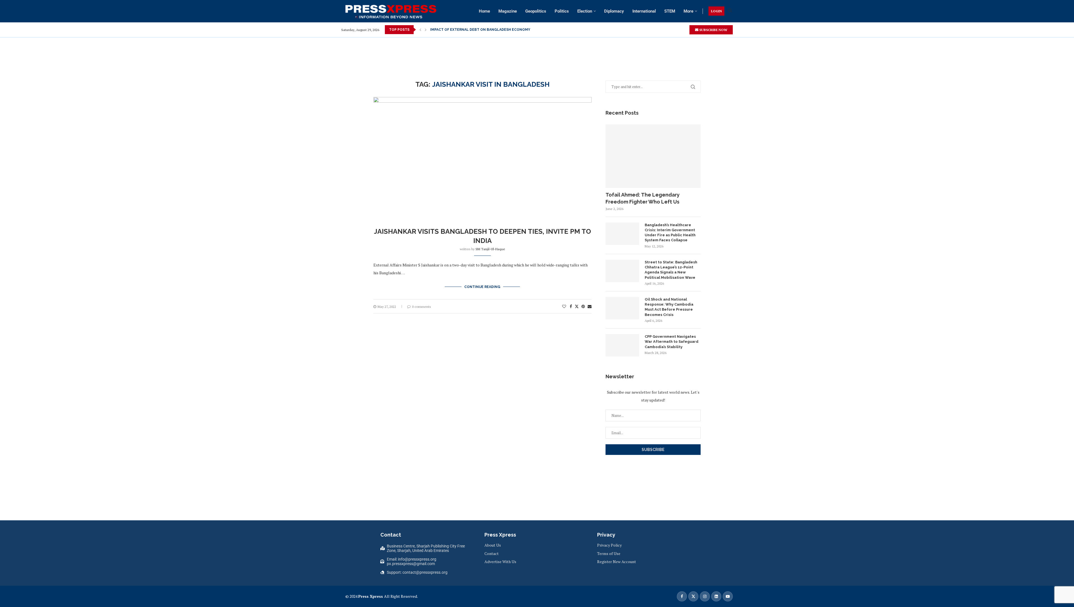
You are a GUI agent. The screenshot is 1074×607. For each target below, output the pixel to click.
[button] (420, 29)
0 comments (421, 306)
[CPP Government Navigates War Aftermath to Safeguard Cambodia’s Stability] (622, 345)
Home (484, 11)
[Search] (730, 11)
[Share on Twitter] (577, 306)
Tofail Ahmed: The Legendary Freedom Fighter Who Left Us (643, 198)
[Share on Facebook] (571, 306)
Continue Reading (482, 287)
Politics (562, 11)
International (644, 11)
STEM (669, 11)
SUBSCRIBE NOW (712, 30)
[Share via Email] (590, 306)
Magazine (507, 11)
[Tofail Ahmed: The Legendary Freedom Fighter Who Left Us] (653, 156)
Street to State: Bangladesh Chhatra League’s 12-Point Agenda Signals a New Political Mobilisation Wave (671, 270)
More (688, 11)
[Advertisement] (537, 50)
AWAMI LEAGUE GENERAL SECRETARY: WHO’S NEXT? (476, 30)
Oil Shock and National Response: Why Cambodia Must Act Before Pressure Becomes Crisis (669, 307)
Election (584, 11)
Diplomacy (614, 11)
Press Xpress (370, 596)
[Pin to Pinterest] (583, 306)
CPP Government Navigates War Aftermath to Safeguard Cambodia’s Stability (671, 341)
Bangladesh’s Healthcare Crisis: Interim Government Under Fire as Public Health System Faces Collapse (670, 232)
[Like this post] (564, 306)
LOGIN (716, 11)
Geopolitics (535, 11)
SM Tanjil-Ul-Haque (490, 249)
